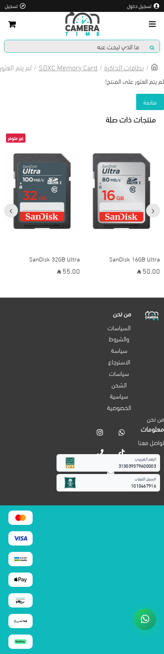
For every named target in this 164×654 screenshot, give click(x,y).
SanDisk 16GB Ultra (134, 259)
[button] (153, 211)
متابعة (150, 101)
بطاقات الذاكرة (124, 67)
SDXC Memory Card (68, 67)
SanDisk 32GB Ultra (54, 259)
